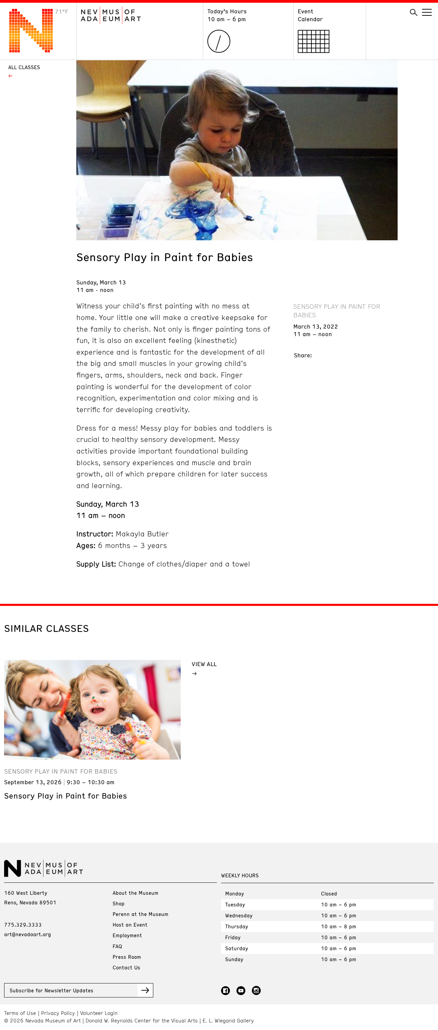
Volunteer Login (99, 1013)
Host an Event (130, 924)
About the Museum (135, 893)
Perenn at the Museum (140, 914)
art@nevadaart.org (27, 934)
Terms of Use (20, 1013)
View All (204, 663)
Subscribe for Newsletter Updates (51, 990)
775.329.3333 (23, 924)
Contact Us (126, 967)
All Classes (24, 67)
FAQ (117, 946)
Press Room (127, 957)
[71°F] (36, 50)
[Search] (413, 13)
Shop (119, 903)
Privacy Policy (58, 1013)
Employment (127, 935)
